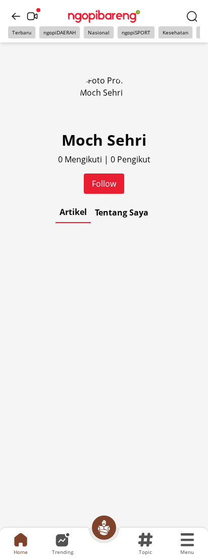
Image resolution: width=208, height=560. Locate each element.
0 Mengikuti (81, 159)
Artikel (73, 212)
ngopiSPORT (136, 32)
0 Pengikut (130, 159)
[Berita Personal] (104, 527)
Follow (104, 183)
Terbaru (21, 32)
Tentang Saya (121, 212)
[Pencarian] (192, 16)
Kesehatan (175, 32)
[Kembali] (16, 16)
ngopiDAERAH (59, 32)
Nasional (99, 32)
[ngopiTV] (32, 16)
